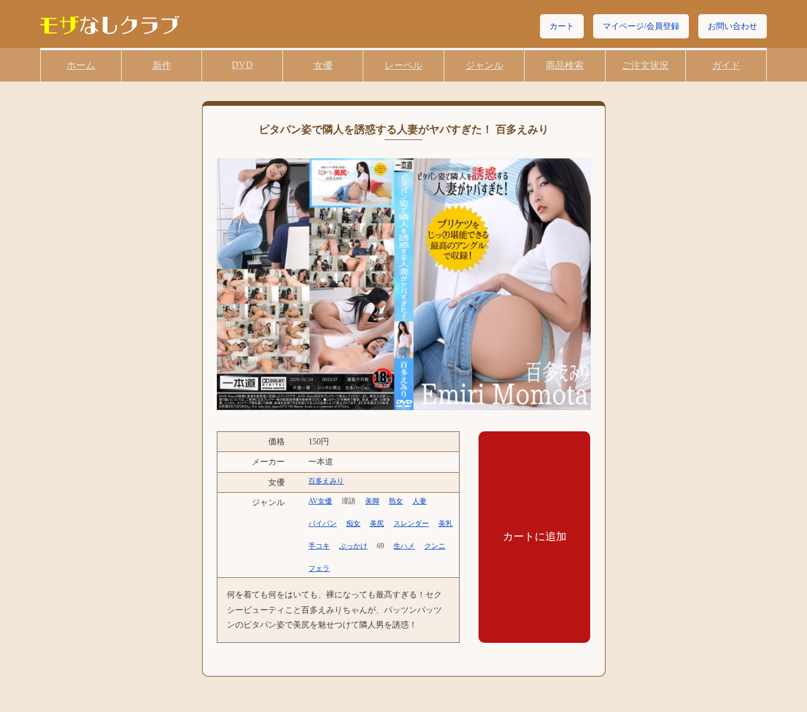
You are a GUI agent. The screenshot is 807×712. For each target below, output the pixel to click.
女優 (323, 65)
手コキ (319, 546)
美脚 (372, 501)
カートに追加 (535, 536)
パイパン (322, 523)
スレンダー (411, 523)
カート (561, 26)
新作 (161, 65)
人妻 (419, 501)
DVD (242, 65)
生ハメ (404, 546)
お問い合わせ (732, 26)
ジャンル (484, 65)
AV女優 (320, 501)
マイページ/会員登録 (641, 26)
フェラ (319, 568)
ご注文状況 (645, 65)
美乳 (445, 523)
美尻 (377, 523)
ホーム (81, 65)
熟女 (396, 501)
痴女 (353, 523)
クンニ (434, 546)
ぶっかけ (353, 546)
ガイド (726, 65)
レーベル (403, 65)
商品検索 (565, 65)
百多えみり (326, 481)
